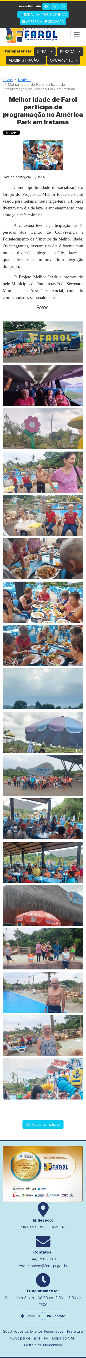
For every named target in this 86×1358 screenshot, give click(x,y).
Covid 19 (32, 1316)
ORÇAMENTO (62, 60)
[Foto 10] (43, 732)
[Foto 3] (43, 428)
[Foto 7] (43, 602)
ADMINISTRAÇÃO (24, 60)
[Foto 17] (43, 1035)
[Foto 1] (43, 342)
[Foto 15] (43, 948)
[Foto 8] (43, 645)
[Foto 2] (43, 385)
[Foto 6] (43, 558)
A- (63, 6)
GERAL (43, 51)
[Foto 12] (43, 818)
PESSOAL (69, 51)
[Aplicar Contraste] (46, 6)
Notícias (24, 80)
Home (8, 80)
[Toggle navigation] (76, 34)
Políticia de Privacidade (43, 1345)
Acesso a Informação (44, 22)
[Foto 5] (43, 515)
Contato (58, 1316)
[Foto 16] (43, 992)
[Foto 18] (43, 1078)
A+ (55, 6)
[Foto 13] (43, 862)
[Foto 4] (43, 472)
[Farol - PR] (43, 1173)
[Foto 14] (43, 905)
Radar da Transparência (45, 14)
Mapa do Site (63, 1338)
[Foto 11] (43, 775)
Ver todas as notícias (43, 1124)
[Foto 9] (43, 688)
